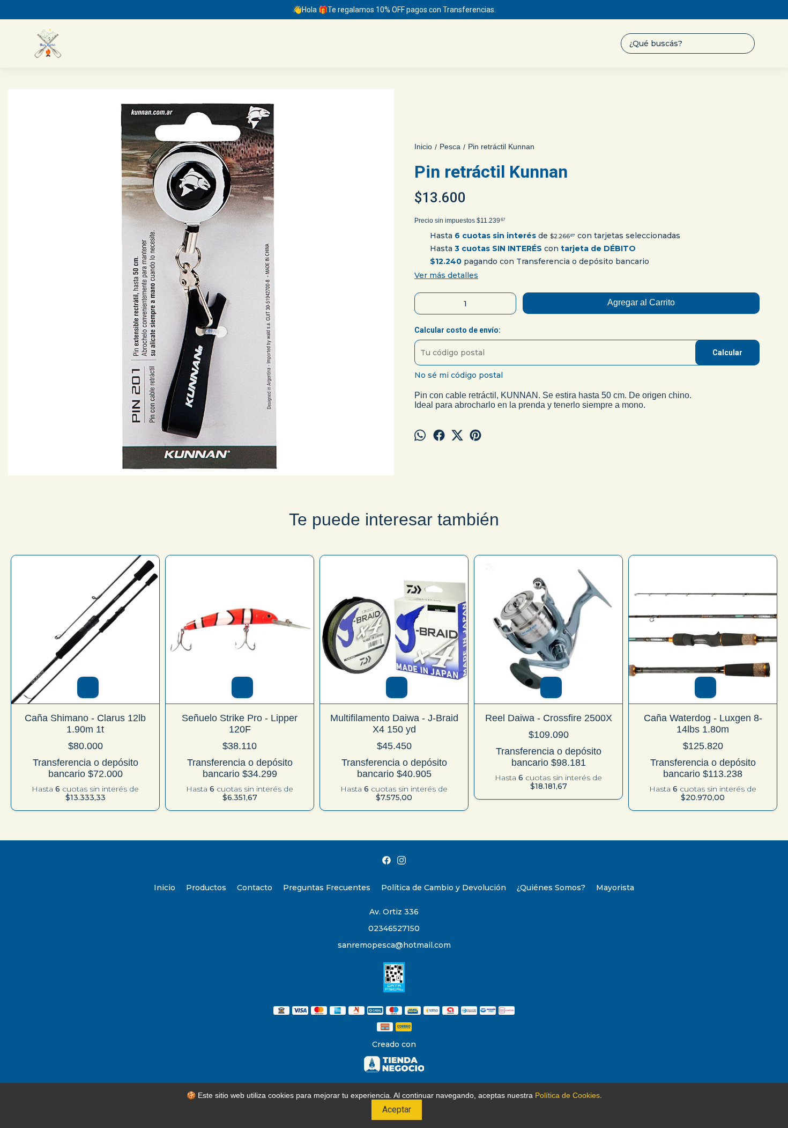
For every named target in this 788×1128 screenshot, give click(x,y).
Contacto (254, 887)
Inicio (164, 887)
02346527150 (394, 928)
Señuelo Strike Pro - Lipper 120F (240, 724)
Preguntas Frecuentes (326, 887)
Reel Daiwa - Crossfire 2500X (548, 718)
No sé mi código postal (458, 375)
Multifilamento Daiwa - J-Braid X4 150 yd (394, 724)
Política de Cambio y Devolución (443, 887)
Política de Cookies (567, 1095)
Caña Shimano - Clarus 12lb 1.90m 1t (85, 724)
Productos (206, 887)
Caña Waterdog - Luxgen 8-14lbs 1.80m (703, 724)
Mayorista (615, 887)
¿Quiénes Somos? (551, 887)
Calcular (727, 352)
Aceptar (396, 1109)
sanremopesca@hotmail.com (394, 945)
